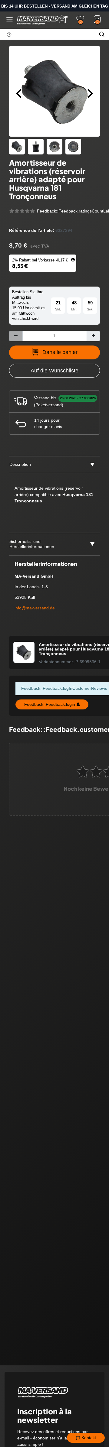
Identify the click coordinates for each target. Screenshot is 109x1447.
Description (20, 464)
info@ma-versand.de (35, 607)
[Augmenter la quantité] (93, 336)
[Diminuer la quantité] (15, 336)
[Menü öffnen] (9, 19)
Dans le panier (60, 352)
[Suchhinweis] (9, 34)
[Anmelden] (63, 19)
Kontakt (88, 1437)
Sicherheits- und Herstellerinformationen (31, 544)
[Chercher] (101, 34)
